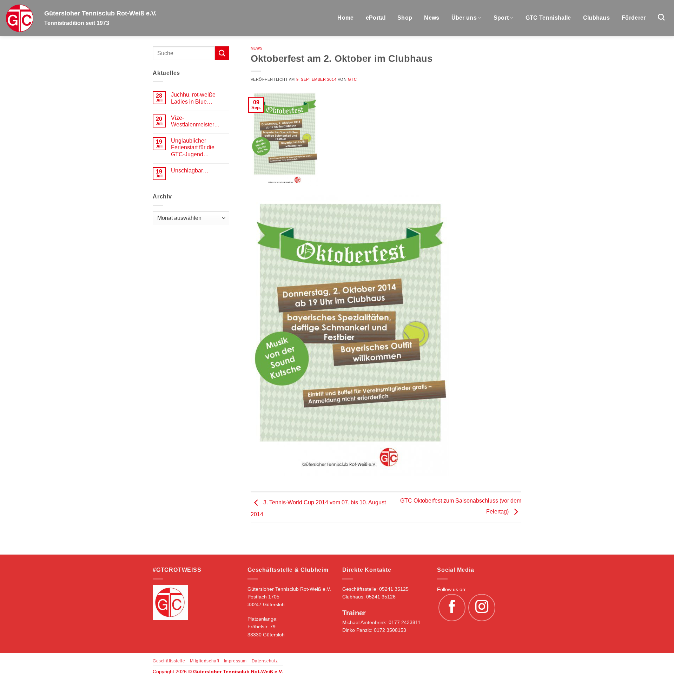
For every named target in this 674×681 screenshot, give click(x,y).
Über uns (464, 18)
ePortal (375, 18)
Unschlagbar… (190, 170)
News (431, 18)
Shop (404, 18)
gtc (352, 79)
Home (345, 18)
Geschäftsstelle (169, 661)
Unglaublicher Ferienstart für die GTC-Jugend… (192, 147)
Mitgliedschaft (204, 661)
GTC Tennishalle (548, 18)
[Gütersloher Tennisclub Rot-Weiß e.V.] (19, 18)
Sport (501, 18)
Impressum (235, 661)
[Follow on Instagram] (482, 607)
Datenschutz (265, 661)
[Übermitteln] (222, 53)
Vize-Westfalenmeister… (195, 121)
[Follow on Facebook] (452, 607)
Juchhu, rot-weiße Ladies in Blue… (193, 98)
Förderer (634, 18)
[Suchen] (661, 17)
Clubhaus (596, 18)
